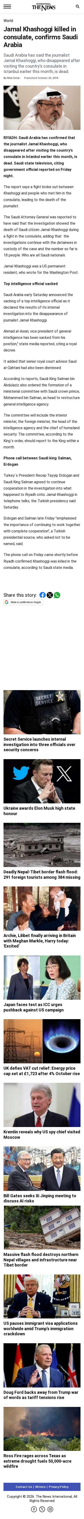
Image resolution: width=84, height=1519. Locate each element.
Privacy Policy (58, 1487)
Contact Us (24, 1487)
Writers (40, 1487)
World (8, 20)
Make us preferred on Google (26, 602)
